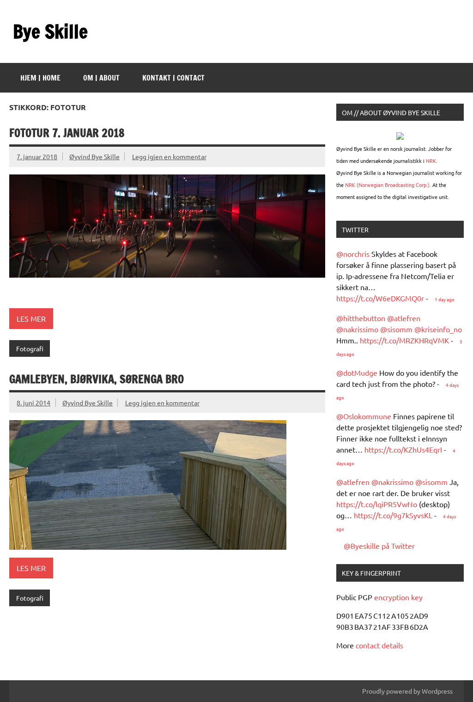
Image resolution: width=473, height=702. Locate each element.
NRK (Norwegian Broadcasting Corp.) (387, 184)
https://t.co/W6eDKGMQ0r (380, 298)
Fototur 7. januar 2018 (67, 133)
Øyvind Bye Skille (94, 156)
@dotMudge (356, 372)
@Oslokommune (363, 416)
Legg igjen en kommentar (169, 156)
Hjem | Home (40, 78)
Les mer (31, 318)
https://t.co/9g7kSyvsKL (393, 515)
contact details (379, 645)
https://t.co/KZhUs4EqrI (403, 449)
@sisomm (396, 329)
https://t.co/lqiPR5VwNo (376, 504)
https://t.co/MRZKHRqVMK (404, 340)
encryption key (398, 597)
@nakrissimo (357, 329)
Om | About (101, 78)
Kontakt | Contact (173, 78)
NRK (431, 160)
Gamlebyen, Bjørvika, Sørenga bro (96, 379)
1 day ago (445, 299)
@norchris (353, 253)
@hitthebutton (360, 318)
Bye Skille (50, 31)
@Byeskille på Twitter (379, 545)
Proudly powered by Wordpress (407, 691)
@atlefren (403, 318)
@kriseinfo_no (438, 329)
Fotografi (29, 348)
